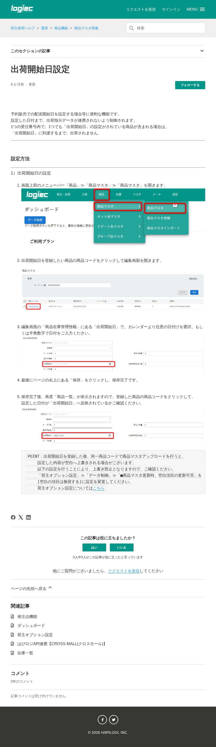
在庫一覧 (25, 653)
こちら (99, 488)
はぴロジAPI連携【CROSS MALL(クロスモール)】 (62, 643)
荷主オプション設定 (35, 634)
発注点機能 (27, 616)
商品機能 (61, 28)
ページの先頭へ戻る (29, 588)
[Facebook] (13, 517)
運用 (44, 28)
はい (94, 547)
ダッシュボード (31, 625)
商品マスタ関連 (86, 28)
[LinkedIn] (28, 517)
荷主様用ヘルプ (23, 28)
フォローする (190, 85)
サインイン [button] (171, 9)
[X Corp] (20, 517)
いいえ (121, 547)
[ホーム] (22, 11)
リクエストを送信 (141, 9)
